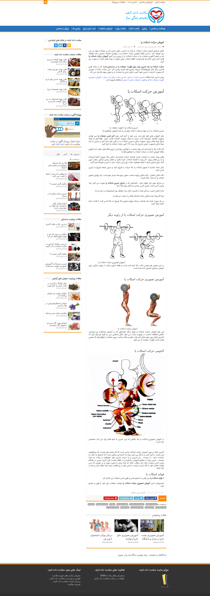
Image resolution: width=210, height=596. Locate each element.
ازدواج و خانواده (105, 28)
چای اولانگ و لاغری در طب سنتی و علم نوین (57, 284)
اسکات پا (91, 504)
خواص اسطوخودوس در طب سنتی (56, 304)
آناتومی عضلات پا (122, 504)
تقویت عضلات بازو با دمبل (135, 80)
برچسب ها (74, 158)
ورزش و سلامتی (62, 28)
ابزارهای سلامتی (146, 2)
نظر (58, 154)
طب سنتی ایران (89, 28)
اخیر (65, 154)
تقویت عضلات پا (161, 507)
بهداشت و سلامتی (158, 28)
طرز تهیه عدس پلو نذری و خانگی (56, 80)
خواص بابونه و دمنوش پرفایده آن (57, 294)
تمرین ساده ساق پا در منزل (114, 77)
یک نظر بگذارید (128, 46)
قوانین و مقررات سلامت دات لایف (65, 578)
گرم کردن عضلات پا (113, 507)
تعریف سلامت (74, 584)
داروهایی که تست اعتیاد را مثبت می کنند (56, 174)
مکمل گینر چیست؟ (58, 183)
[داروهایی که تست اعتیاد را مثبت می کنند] (74, 177)
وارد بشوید (122, 554)
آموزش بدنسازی (151, 504)
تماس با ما (132, 2)
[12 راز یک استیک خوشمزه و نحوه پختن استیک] (74, 166)
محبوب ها (75, 154)
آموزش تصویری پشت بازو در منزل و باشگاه (152, 536)
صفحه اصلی (160, 2)
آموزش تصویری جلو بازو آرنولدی (127, 536)
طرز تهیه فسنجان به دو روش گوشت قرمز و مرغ (56, 101)
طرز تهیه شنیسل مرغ (57, 89)
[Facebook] (65, 45)
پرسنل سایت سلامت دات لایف (66, 581)
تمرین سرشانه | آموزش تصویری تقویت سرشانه (56, 264)
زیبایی (144, 28)
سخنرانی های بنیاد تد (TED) (112, 575)
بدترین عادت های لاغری (56, 224)
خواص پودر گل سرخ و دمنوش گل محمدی (57, 324)
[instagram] (56, 45)
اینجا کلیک (60, 144)
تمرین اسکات (149, 507)
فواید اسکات (125, 507)
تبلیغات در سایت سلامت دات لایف (109, 578)
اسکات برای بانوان (102, 504)
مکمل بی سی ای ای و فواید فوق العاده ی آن (57, 235)
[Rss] (69, 45)
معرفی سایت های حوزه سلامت (66, 575)
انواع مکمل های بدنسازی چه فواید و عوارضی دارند (58, 205)
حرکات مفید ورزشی (155, 46)
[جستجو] (45, 2)
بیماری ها (76, 28)
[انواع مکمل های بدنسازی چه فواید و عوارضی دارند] (74, 206)
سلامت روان (121, 28)
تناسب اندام (134, 28)
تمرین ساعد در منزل (135, 77)
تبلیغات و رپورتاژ (118, 2)
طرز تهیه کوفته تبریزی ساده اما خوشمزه (57, 60)
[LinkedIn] (60, 45)
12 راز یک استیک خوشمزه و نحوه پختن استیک (57, 165)
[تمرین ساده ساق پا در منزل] (74, 196)
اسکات (112, 504)
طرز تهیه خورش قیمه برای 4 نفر (57, 70)
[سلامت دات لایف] (145, 14)
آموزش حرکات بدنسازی (137, 504)
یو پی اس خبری (142, 46)
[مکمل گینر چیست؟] (74, 187)
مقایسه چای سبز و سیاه (56, 313)
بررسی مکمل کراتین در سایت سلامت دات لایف (56, 245)
